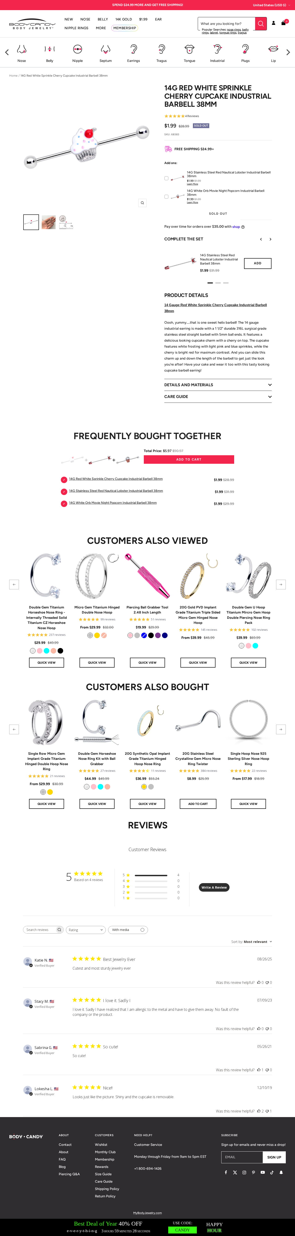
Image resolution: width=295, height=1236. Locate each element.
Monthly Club (105, 1152)
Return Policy (105, 1196)
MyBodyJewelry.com (147, 1213)
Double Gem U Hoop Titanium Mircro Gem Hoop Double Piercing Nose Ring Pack (248, 615)
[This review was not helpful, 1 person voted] (267, 1111)
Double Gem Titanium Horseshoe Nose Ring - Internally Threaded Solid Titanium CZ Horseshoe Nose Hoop (46, 617)
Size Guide (103, 1174)
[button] (14, 584)
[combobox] (86, 930)
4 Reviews (192, 116)
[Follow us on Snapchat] (281, 1172)
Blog (62, 1167)
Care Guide (103, 1181)
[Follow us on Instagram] (244, 1172)
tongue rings (227, 32)
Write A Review (214, 887)
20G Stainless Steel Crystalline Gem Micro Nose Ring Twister (198, 759)
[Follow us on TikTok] (272, 1172)
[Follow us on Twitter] (235, 1172)
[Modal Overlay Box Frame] (147, 1227)
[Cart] (283, 24)
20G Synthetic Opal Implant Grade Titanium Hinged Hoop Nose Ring (147, 759)
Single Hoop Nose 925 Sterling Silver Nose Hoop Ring (248, 759)
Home (13, 75)
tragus (242, 32)
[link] (32, 651)
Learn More (192, 183)
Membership (104, 1159)
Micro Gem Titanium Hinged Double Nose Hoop (97, 610)
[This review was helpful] (258, 1111)
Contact (65, 1145)
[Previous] (7, 52)
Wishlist (101, 1145)
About (63, 1152)
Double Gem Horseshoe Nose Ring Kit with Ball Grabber (97, 759)
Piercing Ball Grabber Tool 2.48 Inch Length (147, 610)
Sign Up (274, 1157)
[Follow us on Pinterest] (253, 1172)
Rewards (101, 1167)
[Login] (273, 24)
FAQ (62, 1159)
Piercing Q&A (69, 1174)
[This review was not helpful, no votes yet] (267, 982)
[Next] (288, 52)
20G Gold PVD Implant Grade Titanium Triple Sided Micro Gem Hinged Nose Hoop (198, 615)
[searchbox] (39, 929)
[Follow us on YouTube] (262, 1172)
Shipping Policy (107, 1189)
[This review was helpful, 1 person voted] (258, 1069)
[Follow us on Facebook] (225, 1172)
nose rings (234, 29)
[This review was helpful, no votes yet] (258, 982)
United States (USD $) (269, 5)
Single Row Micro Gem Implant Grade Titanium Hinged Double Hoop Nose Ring (46, 761)
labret (214, 32)
